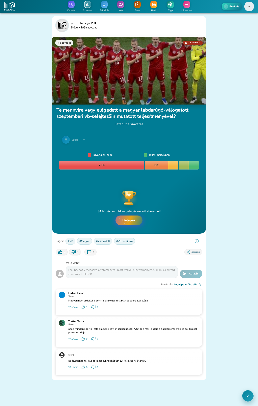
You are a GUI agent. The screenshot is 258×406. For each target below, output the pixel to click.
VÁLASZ (73, 307)
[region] (196, 241)
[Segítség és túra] (248, 396)
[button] (249, 6)
